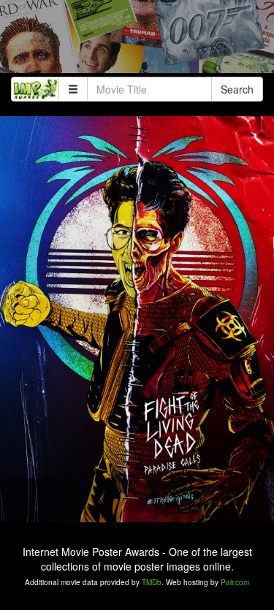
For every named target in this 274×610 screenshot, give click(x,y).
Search (237, 89)
